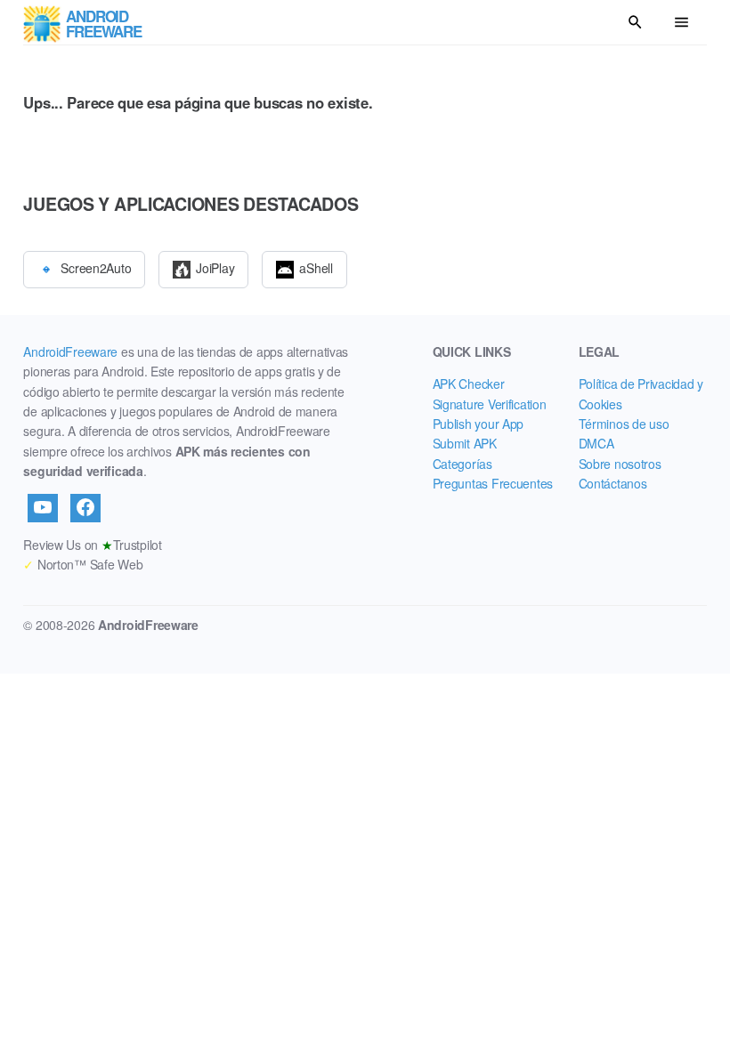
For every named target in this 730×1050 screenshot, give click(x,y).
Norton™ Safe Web (82, 564)
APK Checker (469, 383)
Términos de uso (624, 423)
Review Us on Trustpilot (92, 544)
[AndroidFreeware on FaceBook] (85, 508)
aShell (315, 267)
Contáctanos (613, 483)
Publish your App (478, 423)
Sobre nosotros (620, 463)
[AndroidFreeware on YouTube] (43, 508)
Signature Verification (490, 404)
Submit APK (465, 443)
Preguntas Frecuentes (493, 483)
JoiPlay (215, 267)
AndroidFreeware (70, 351)
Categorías (462, 463)
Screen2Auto (96, 267)
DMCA (596, 443)
